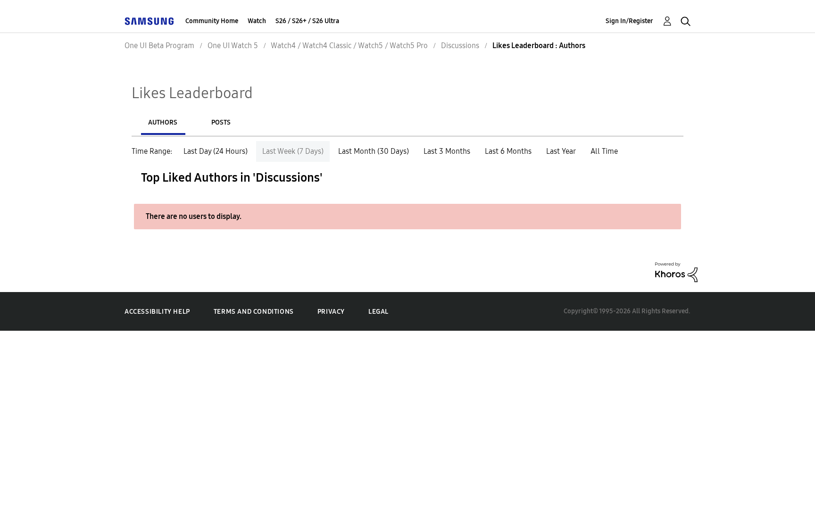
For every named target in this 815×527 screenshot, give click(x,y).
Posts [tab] (221, 122)
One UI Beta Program (159, 45)
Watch (257, 21)
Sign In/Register (629, 21)
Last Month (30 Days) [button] (373, 151)
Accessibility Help (157, 312)
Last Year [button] (561, 151)
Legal (378, 312)
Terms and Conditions (254, 312)
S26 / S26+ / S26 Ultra (307, 21)
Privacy (331, 312)
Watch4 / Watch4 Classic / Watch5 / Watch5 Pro (349, 45)
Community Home (211, 21)
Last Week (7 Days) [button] (293, 151)
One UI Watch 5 (233, 45)
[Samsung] (149, 21)
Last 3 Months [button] (447, 151)
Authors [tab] (162, 122)
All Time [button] (604, 151)
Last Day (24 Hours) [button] (215, 151)
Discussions (460, 45)
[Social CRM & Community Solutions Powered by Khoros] (676, 271)
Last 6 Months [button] (508, 151)
